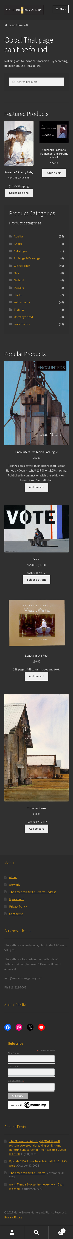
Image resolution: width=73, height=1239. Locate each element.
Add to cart (54, 173)
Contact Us (16, 914)
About (13, 877)
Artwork (14, 884)
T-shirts (19, 309)
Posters (19, 287)
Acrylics (19, 236)
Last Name (13, 1066)
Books (18, 244)
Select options (18, 193)
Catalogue (20, 251)
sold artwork (22, 302)
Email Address (16, 1081)
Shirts (18, 295)
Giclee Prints (22, 266)
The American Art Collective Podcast (32, 892)
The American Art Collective (27, 1173)
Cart (56, 1229)
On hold (19, 280)
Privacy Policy (18, 906)
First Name (13, 1053)
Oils (16, 273)
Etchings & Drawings (27, 258)
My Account (16, 899)
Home (12, 25)
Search (36, 1232)
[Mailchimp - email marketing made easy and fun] (28, 1105)
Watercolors (22, 324)
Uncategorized (23, 317)
